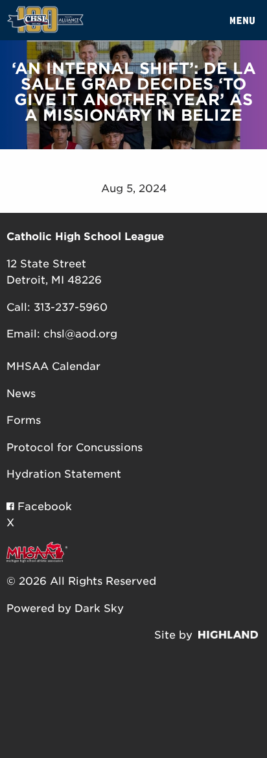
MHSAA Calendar (53, 366)
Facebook (43, 506)
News (21, 393)
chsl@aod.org (80, 334)
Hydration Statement (63, 474)
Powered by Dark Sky (65, 608)
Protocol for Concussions (74, 447)
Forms (23, 420)
